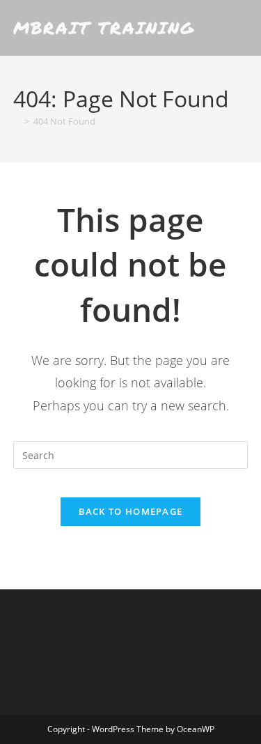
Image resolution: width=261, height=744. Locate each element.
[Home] (16, 121)
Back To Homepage (131, 511)
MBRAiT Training (104, 27)
